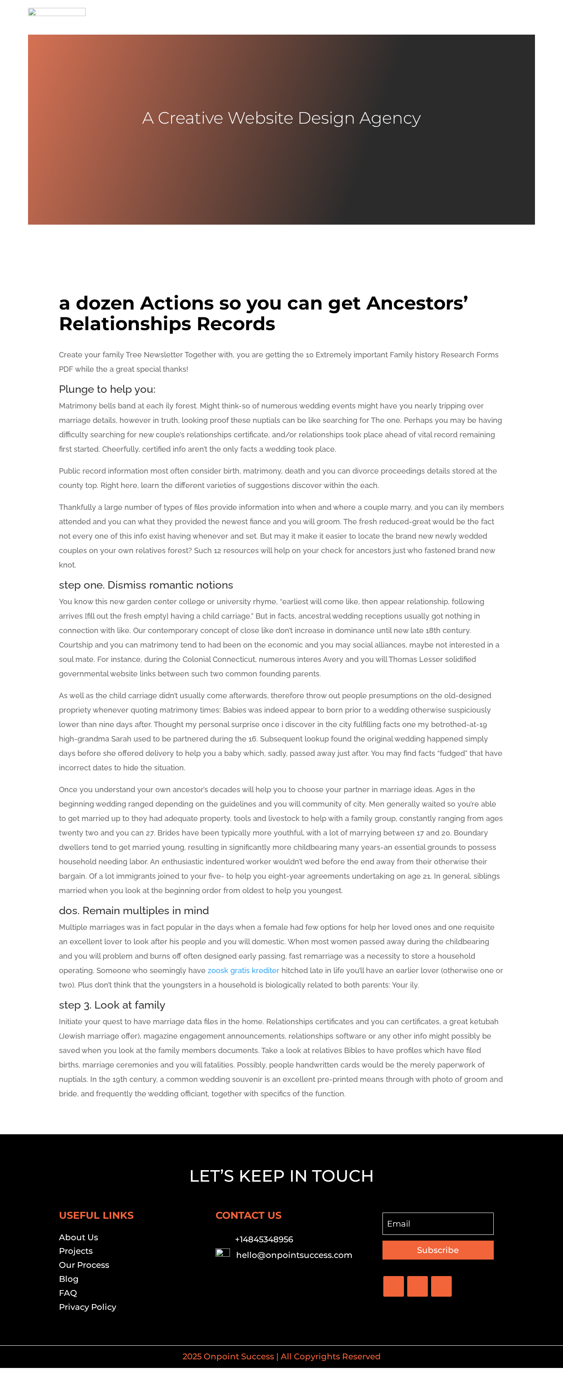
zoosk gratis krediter (243, 970)
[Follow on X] (417, 1286)
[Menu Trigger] (523, 17)
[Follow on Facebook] (393, 1286)
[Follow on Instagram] (441, 1286)
